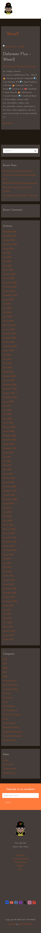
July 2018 (7, 610)
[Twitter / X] (25, 902)
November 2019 (9, 542)
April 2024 (7, 317)
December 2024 (9, 283)
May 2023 (7, 363)
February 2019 (9, 580)
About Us (20, 855)
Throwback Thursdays (12, 736)
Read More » (8, 123)
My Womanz (8, 698)
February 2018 (9, 631)
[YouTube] (11, 902)
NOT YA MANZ (9, 15)
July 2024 (7, 304)
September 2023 (10, 346)
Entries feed (8, 764)
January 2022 (8, 431)
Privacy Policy (20, 862)
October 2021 (8, 444)
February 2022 (9, 427)
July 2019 (7, 559)
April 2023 (7, 368)
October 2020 (9, 495)
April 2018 (7, 623)
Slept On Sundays (10, 728)
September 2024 (10, 295)
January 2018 (8, 635)
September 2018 (10, 601)
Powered (12, 924)
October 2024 (9, 291)
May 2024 (7, 312)
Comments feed (9, 769)
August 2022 (8, 402)
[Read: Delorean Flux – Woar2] (13, 47)
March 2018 (8, 627)
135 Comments (9, 66)
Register (20, 866)
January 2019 (8, 584)
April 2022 (7, 419)
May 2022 (7, 414)
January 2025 (8, 278)
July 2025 (7, 253)
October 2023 (9, 342)
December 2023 (9, 334)
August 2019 (8, 555)
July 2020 (7, 508)
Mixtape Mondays (10, 689)
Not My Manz (9, 706)
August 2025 (8, 249)
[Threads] (30, 902)
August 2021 (8, 453)
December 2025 (9, 232)
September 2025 (10, 244)
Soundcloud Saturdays (12, 732)
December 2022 (9, 385)
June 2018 (7, 614)
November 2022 (10, 389)
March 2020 (8, 525)
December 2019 (9, 538)
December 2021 (9, 436)
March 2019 (8, 576)
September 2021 (10, 448)
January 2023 (8, 380)
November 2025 (10, 236)
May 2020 (7, 516)
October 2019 (8, 546)
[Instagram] (20, 902)
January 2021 (8, 482)
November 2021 (9, 440)
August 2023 (8, 351)
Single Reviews (9, 723)
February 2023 (9, 376)
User (20, 869)
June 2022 (7, 410)
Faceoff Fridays (9, 681)
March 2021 (8, 474)
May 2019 (7, 567)
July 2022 (7, 406)
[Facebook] (16, 902)
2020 (5, 668)
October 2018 (8, 597)
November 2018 (9, 593)
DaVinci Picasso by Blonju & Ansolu (18, 171)
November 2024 (10, 287)
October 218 (8, 640)
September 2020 (10, 499)
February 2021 (9, 478)
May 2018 (7, 618)
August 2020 (8, 504)
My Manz (21, 66)
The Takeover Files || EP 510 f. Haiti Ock (20, 196)
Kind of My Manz (10, 685)
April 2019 (7, 572)
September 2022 (10, 397)
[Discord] (7, 902)
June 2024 (7, 308)
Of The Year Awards (11, 715)
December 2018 (9, 589)
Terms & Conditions (20, 859)
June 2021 (7, 461)
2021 (5, 672)
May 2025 (7, 261)
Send (8, 803)
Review (6, 719)
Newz (5, 702)
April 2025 (7, 266)
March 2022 (8, 423)
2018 (5, 660)
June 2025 (7, 257)
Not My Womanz (10, 711)
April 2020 (7, 521)
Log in (6, 760)
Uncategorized (9, 740)
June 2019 (7, 563)
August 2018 (8, 606)
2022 (5, 677)
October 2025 (9, 240)
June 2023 (7, 359)
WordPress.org (9, 773)
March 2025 (8, 270)
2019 (5, 664)
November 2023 (10, 338)
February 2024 (9, 325)
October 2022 (9, 393)
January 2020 (9, 533)
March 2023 (8, 372)
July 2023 (7, 355)
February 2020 (9, 529)
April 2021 (7, 470)
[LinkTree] (34, 902)
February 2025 (9, 274)
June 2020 (7, 512)
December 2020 (10, 487)
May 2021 (7, 465)
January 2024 (8, 329)
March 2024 (8, 321)
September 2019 (10, 550)
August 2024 (8, 300)
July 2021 (6, 457)
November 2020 (10, 491)
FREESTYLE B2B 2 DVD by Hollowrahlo (20, 183)
